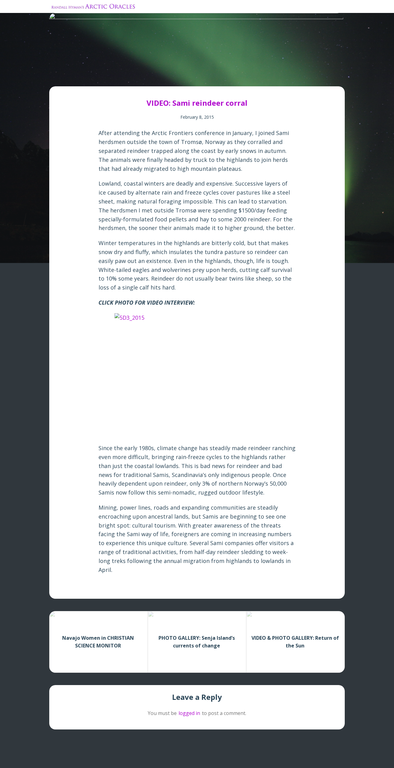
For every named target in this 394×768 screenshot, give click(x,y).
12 (91, 77)
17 (109, 77)
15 (102, 77)
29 (154, 77)
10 (83, 77)
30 (157, 77)
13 (95, 77)
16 (106, 77)
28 (150, 77)
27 (146, 77)
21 (124, 77)
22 (128, 77)
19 (117, 77)
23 (132, 77)
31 (161, 77)
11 (87, 77)
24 (135, 77)
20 (120, 77)
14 (98, 77)
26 (143, 77)
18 (113, 77)
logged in (189, 713)
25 (139, 77)
